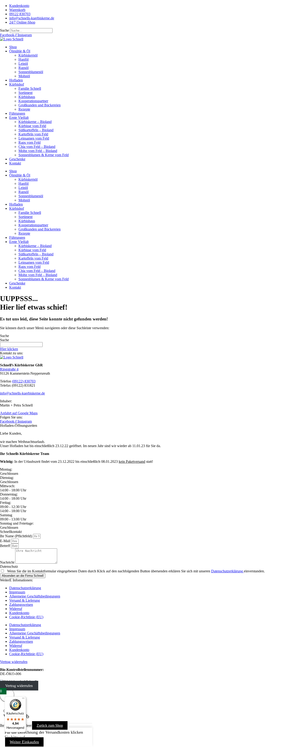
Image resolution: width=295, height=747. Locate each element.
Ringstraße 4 (9, 369)
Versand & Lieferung (24, 600)
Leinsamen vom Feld (33, 138)
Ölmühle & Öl (19, 51)
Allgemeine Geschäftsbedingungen (34, 596)
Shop (13, 47)
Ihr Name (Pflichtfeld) (16, 536)
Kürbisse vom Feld (32, 126)
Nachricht (7, 562)
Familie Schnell (29, 88)
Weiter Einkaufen (24, 742)
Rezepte (24, 109)
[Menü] (23, 699)
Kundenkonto (19, 613)
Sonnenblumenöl (30, 72)
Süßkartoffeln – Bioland (35, 130)
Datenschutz (9, 566)
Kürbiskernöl (28, 55)
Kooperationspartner (33, 101)
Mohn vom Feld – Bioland (37, 151)
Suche (4, 30)
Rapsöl (23, 68)
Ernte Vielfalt (19, 118)
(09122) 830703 (23, 381)
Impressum (17, 592)
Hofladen (16, 80)
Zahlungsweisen (21, 605)
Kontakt (15, 163)
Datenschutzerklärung (227, 571)
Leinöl (23, 64)
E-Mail (5, 541)
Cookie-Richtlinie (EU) (26, 617)
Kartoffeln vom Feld (33, 134)
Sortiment (25, 93)
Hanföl (23, 59)
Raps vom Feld (29, 142)
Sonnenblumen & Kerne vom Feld (43, 155)
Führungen (17, 113)
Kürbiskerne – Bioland (35, 122)
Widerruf (15, 609)
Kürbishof (16, 84)
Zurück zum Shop (50, 725)
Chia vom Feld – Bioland (36, 147)
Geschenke (17, 159)
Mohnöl (24, 76)
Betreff (5, 546)
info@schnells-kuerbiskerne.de (22, 393)
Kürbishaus (26, 97)
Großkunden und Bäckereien (39, 105)
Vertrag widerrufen (19, 686)
